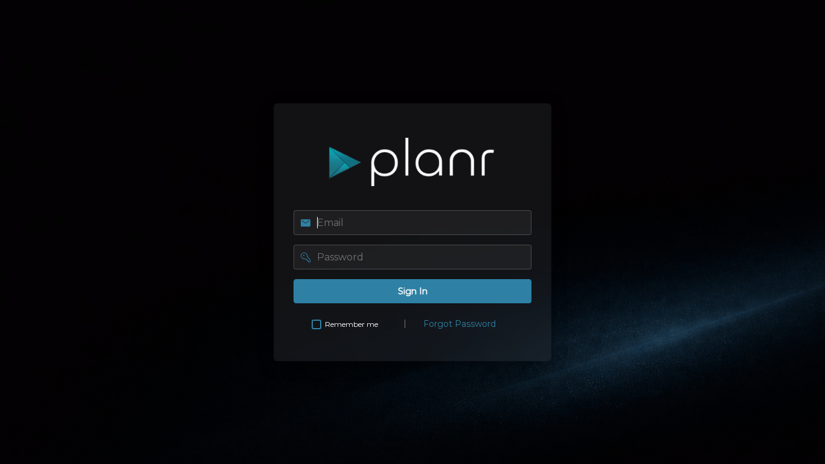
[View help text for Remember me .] (388, 324)
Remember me (351, 324)
